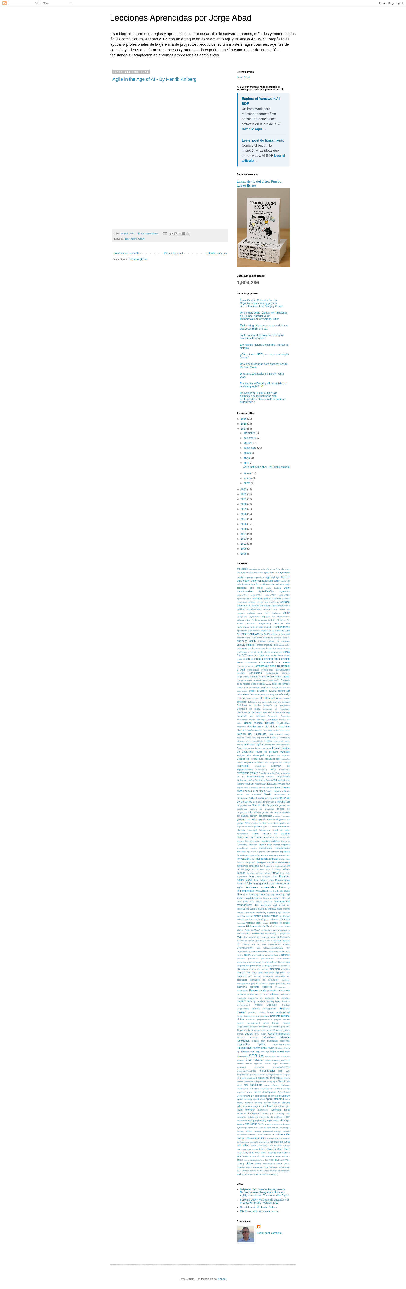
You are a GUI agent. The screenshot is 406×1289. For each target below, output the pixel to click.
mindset (241, 926)
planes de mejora (258, 969)
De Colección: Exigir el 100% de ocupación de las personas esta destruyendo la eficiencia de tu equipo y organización (263, 398)
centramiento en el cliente (250, 652)
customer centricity (265, 694)
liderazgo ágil (283, 894)
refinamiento (269, 1037)
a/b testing (242, 569)
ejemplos (270, 737)
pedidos (241, 958)
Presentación (258, 990)
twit (239, 1145)
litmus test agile (271, 898)
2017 (244, 519)
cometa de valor (245, 666)
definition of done (272, 712)
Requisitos (272, 1040)
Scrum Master (254, 1060)
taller (239, 1106)
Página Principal (173, 253)
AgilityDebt (242, 616)
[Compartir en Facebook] (184, 234)
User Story (283, 1149)
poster (254, 983)
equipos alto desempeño (251, 755)
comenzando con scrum (274, 662)
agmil (247, 620)
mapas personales (246, 912)
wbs (266, 1167)
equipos (285, 751)
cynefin (279, 694)
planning (275, 968)
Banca (277, 634)
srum (287, 1099)
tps (245, 1128)
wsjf (239, 1174)
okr (238, 944)
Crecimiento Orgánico (259, 687)
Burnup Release (282, 637)
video (249, 1163)
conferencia (272, 673)
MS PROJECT (244, 933)
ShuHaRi (241, 1078)
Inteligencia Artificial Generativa (273, 862)
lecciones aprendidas (261, 887)
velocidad (274, 1159)
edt (254, 738)
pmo (254, 972)
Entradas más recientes (127, 253)
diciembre (250, 432)
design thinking (257, 720)
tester (287, 1117)
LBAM (275, 872)
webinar (274, 1167)
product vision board (260, 1012)
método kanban (245, 919)
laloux (267, 873)
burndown (268, 637)
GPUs (247, 823)
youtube (249, 1174)
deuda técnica (253, 722)
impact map (265, 844)
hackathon (264, 830)
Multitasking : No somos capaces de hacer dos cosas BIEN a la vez (264, 327)
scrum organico (254, 1063)
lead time (285, 873)
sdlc (288, 1071)
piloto (252, 965)
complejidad (253, 670)
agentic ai (259, 577)
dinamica (241, 730)
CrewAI (274, 687)
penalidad (253, 958)
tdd (264, 1106)
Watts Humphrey (254, 1167)
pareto (253, 955)
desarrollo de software (251, 716)
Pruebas (277, 1030)
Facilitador (260, 780)
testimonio (242, 1120)
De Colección (269, 698)
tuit (281, 1142)
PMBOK (241, 972)
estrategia (260, 766)
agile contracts (259, 580)
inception (241, 851)
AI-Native (281, 620)
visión (258, 1163)
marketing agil (274, 912)
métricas (241, 923)
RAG (256, 1034)
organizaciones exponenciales (252, 951)
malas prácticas (264, 901)
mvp (239, 937)
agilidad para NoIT (258, 613)
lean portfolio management (252, 883)
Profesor (250, 1019)
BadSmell (268, 634)
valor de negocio (251, 1156)
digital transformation (277, 726)
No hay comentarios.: (148, 233)
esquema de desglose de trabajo (272, 762)
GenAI (141, 239)
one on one (259, 944)
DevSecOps (283, 723)
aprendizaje (254, 630)
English (268, 741)
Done (276, 730)
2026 (244, 418)
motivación (266, 930)
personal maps (254, 962)
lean (251, 876)
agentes (249, 577)
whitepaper (284, 1167)
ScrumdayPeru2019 (246, 1071)
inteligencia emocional (248, 865)
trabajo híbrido (244, 1131)
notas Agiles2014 (257, 941)
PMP (282, 972)
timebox (276, 1120)
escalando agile (273, 758)
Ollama (246, 944)
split (257, 1096)
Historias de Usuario (251, 837)
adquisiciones (256, 572)
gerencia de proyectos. (264, 802)
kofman (259, 873)
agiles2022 (270, 595)
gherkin (282, 819)
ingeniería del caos (259, 855)
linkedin (254, 898)
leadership (242, 876)
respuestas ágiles (251, 1044)
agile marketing (276, 584)
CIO (256, 655)
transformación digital (254, 1138)
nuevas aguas (281, 940)
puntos (286, 1030)
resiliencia (285, 1041)
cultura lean (243, 694)
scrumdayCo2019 (281, 1067)
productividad (283, 1012)
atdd (287, 630)
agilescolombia (244, 599)
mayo (247, 457)
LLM (281, 898)
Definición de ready (248, 709)
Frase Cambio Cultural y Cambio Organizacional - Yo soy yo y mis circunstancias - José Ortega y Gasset (261, 303)
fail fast (281, 780)
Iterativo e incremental (275, 866)
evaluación (261, 769)
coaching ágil (270, 658)
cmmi (239, 659)
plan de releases (281, 966)
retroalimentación (281, 1044)
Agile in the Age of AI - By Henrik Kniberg (154, 79)
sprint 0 (286, 1095)
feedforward (261, 784)
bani (283, 634)
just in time (258, 869)
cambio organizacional (266, 644)
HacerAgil (252, 830)
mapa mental (283, 909)
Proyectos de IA (245, 1030)
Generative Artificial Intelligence (253, 798)
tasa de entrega (251, 1106)
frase (277, 787)
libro (239, 894)
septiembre (250, 447)
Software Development (261, 1088)
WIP (239, 1170)
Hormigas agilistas (270, 841)
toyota (268, 1124)
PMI (249, 972)
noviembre (250, 438)
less (270, 891)
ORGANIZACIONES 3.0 (276, 948)
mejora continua (270, 916)
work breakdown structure (277, 1170)
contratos (264, 676)
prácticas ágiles (267, 983)
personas (267, 962)
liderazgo (254, 894)
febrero (248, 478)
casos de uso (283, 648)
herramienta (242, 834)
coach (246, 658)
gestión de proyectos (262, 809)
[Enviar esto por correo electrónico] (172, 234)
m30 (252, 901)
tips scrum (251, 1124)
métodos (274, 919)
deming (286, 712)
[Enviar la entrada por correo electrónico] (164, 233)
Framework (268, 787)
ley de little (278, 891)
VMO (279, 1163)
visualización (269, 1164)
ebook (248, 738)
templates (241, 1117)
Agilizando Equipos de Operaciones (270, 616)
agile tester (256, 588)
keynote (251, 873)
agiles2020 (256, 595)
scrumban (285, 1063)
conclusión (255, 673)
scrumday (259, 1067)
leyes (287, 891)
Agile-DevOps (266, 591)
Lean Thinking (276, 883)
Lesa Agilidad (261, 891)
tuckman (274, 1142)
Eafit (271, 734)
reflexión (285, 1037)
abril (246, 462)
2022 (244, 494)
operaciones (274, 944)
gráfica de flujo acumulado (264, 823)
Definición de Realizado (276, 709)
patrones (285, 955)
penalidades (267, 958)
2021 (244, 499)
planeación (242, 969)
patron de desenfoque (269, 955)
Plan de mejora (264, 965)
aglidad (240, 620)
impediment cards (246, 848)
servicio (278, 1074)
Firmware (280, 784)
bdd (288, 634)
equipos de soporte (278, 755)
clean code (270, 655)
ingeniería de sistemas (268, 852)
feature (240, 784)
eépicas (260, 738)
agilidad (257, 598)
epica (251, 748)
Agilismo (276, 613)
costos (240, 687)
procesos (285, 994)
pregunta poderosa (261, 986)
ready (263, 1034)
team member (246, 1109)
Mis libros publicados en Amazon (259, 1211)
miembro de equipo (280, 923)
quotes (249, 1033)
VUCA (287, 1164)
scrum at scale (272, 1056)
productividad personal (248, 1016)
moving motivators (281, 930)
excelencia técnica (247, 773)
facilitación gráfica (245, 780)
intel (252, 859)
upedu (286, 1145)
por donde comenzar (260, 976)
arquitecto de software (272, 630)
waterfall (241, 1167)
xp (242, 1174)
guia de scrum (270, 827)
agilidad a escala (272, 598)
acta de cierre (268, 569)
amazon (254, 627)
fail (275, 780)
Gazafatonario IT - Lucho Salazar (259, 1207)
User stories (267, 1149)
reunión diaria (260, 1048)
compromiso (267, 670)
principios (272, 990)
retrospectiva (244, 1047)
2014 (244, 533)
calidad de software (279, 641)
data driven (253, 698)
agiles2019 (242, 595)
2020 (244, 504)
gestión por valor (247, 819)
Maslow (286, 912)
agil (267, 577)
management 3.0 (247, 905)
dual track (285, 730)
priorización (284, 990)
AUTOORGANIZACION (250, 634)
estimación (243, 765)
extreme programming (278, 776)
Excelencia (284, 769)
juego (247, 869)
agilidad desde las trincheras (263, 602)
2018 (244, 514)
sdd (280, 1070)
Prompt (275, 1023)
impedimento (265, 848)
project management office (253, 1023)
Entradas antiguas (216, 253)
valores (277, 1156)
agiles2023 (284, 595)
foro (261, 787)
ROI (263, 1051)
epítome (267, 748)
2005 (244, 553)
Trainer (251, 1135)
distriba (258, 730)
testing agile (265, 1120)
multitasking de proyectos (277, 933)
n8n (245, 937)
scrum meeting (272, 1060)
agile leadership (245, 584)
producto (264, 1016)
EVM (273, 769)
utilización (282, 1152)
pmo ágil (274, 972)
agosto (248, 452)
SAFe (273, 1051)
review (271, 1048)
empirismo (258, 741)
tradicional (242, 1135)
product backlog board (269, 1001)
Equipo (276, 748)
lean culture (260, 880)
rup (267, 1051)
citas (261, 655)
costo (268, 684)
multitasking (258, 933)
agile (127, 239)
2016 (244, 523)
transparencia (274, 1138)
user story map (245, 1152)
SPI (252, 1095)
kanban (241, 872)
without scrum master (252, 1170)
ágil (273, 577)
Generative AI (282, 794)
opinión (286, 944)
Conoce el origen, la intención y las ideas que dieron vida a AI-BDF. (263, 150)
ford (246, 787)
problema (241, 994)
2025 (244, 423)
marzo (247, 473)
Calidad (262, 641)
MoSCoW (255, 930)
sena (262, 1074)
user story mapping (265, 1152)
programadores (264, 1019)
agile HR (285, 581)
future (134, 239)
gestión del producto (261, 816)
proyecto (285, 1026)
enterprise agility (253, 744)
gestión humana (281, 816)
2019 (244, 509)
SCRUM (256, 1056)
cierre (250, 655)
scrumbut (241, 1067)
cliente (280, 655)
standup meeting (253, 1103)
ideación (253, 845)
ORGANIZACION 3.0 (248, 948)
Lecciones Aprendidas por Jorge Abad (180, 17)
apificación (242, 630)
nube (269, 941)
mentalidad (284, 916)
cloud (287, 655)
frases (285, 787)
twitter (245, 1145)
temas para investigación (276, 1113)
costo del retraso (281, 684)
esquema (248, 762)
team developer (282, 1106)
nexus (273, 937)
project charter (282, 1019)
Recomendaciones (279, 1033)
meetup (249, 916)
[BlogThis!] (176, 234)
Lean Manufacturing (279, 880)
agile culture (274, 581)
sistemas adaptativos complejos (261, 1081)
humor (284, 841)
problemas (252, 994)
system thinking (281, 1102)
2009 (244, 548)
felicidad (271, 783)
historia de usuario (276, 833)
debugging (284, 698)
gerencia (274, 798)
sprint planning (275, 1099)
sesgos (286, 1074)
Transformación (263, 1135)
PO (288, 973)
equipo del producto (266, 751)
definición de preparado (276, 705)
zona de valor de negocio (265, 1174)
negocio (265, 937)
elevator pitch (244, 741)
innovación (243, 858)
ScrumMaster (267, 1070)
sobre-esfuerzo (272, 1085)
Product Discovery (266, 1004)
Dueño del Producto (251, 733)
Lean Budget (263, 876)
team (270, 1106)
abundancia (254, 569)
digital (260, 726)
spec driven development (261, 1092)
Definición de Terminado (249, 712)
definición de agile (257, 702)
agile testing (273, 588)
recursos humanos (248, 1037)
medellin (241, 916)
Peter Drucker (279, 962)
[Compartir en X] (180, 234)
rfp (238, 1051)
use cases (252, 1149)
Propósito (264, 1026)
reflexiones (243, 1040)
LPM (245, 901)
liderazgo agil (268, 894)
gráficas (258, 826)
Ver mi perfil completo (269, 1232)
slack (239, 1085)
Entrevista (242, 748)
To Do (261, 1124)
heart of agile (281, 830)
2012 (244, 543)
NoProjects (242, 941)
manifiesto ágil (269, 905)
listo (260, 898)
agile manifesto (261, 584)
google (240, 823)
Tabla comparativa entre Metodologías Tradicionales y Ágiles (262, 337)
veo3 (282, 1160)
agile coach (243, 580)
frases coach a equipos (251, 791)
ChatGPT (242, 655)
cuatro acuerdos (258, 691)
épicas (258, 748)
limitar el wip (243, 898)
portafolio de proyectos (264, 979)
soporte (240, 1092)
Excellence (264, 773)
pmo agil (263, 972)
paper (247, 955)
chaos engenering (273, 652)
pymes (240, 1034)
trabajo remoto (282, 1131)
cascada (241, 648)
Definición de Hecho (249, 705)
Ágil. (278, 577)
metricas (285, 919)
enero (247, 483)
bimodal (240, 637)
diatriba (251, 726)
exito (272, 773)
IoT (261, 866)
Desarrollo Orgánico (279, 716)
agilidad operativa (281, 605)
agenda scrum (271, 572)
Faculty (269, 780)
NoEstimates (283, 937)
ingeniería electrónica (279, 855)
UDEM (253, 1145)
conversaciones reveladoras (251, 680)
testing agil (253, 1120)
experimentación (255, 776)
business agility (246, 641)
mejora (257, 916)
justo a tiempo (273, 869)
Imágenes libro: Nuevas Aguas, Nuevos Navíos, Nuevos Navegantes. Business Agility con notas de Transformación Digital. (265, 1192)
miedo (266, 923)
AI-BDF (271, 620)
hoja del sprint (252, 841)
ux (288, 1153)
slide (246, 1085)
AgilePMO (285, 591)
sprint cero (259, 1099)
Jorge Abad (243, 77)
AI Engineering (259, 620)
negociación (254, 937)
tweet (287, 1141)
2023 (244, 489)
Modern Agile (243, 930)
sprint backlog (244, 1099)
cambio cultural (246, 644)
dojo (270, 730)
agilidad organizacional (249, 609)
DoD (265, 730)
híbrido (255, 833)
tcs (260, 1106)
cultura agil (284, 691)
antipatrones (282, 626)
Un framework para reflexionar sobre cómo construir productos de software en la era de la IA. (261, 114)
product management (264, 1008)
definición (241, 702)
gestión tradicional (268, 819)
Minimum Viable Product (260, 926)
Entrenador (269, 744)
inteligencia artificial (266, 858)
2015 (244, 529)
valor (240, 1156)
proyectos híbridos (263, 1030)
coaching (256, 658)
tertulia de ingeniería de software (265, 1117)
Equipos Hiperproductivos (250, 758)
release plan (258, 1041)
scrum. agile (271, 1063)
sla (288, 1081)
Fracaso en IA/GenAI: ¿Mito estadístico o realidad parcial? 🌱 (263, 385)
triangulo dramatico (259, 1142)
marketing (261, 912)
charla (286, 652)
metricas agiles (254, 923)
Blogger (221, 1279)
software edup (282, 1088)
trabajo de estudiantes (259, 1128)
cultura (272, 690)
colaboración (251, 662)
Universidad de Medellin (270, 1145)
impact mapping (281, 845)
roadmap (254, 1051)
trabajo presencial (263, 1131)
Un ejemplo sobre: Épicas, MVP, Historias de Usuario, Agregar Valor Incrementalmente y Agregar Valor (263, 315)
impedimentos (283, 848)
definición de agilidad (279, 702)
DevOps (269, 722)
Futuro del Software (249, 794)
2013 (244, 538)
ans (261, 627)
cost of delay (258, 684)
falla (288, 780)
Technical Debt (280, 1109)
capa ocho (284, 645)
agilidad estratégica (261, 605)
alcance (278, 623)
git (288, 819)
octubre (248, 442)
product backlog (246, 1001)
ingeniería (251, 852)
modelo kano (283, 926)
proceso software (269, 994)
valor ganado (267, 1156)
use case (241, 1149)
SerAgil (269, 1074)
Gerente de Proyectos (265, 805)
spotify (271, 1096)
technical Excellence (248, 1113)
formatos (253, 787)
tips (283, 1120)
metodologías (262, 919)
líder (245, 894)
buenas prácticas (253, 637)
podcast (241, 976)
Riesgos (245, 1051)
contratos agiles (280, 676)
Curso (253, 694)
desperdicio (272, 719)
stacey (240, 1103)
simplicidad (251, 1078)
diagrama (241, 727)
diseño (250, 730)
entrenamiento (283, 744)
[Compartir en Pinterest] (188, 234)
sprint (278, 1095)
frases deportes (274, 791)
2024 (244, 428)
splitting (263, 1096)
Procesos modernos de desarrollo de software (263, 998)
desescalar (242, 720)
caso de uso (252, 648)
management (282, 901)
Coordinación (272, 680)
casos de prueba (267, 648)
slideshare (256, 1084)
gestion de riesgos (271, 812)
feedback (249, 783)
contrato (254, 676)
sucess (267, 1103)
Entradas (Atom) (138, 259)
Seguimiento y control (248, 1074)
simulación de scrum (268, 1078)
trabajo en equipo (281, 1128)
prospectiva (275, 1026)
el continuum (283, 738)
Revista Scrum (282, 1048)
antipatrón (269, 627)
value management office (256, 1160)
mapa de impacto (267, 908)
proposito (254, 1026)
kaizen (286, 869)
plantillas (285, 969)
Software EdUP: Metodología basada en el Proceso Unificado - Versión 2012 (264, 1201)
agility (286, 612)
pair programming (276, 951)
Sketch (281, 1081)
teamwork (263, 1110)
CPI (246, 687)
